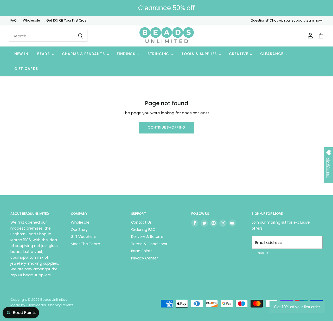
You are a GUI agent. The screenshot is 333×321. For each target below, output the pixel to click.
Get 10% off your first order (297, 307)
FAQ (13, 20)
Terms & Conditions (149, 243)
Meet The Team (85, 243)
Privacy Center (144, 258)
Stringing (159, 53)
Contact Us (141, 222)
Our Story (79, 229)
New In (21, 53)
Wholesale (31, 20)
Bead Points (141, 250)
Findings (126, 53)
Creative (239, 53)
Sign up (263, 253)
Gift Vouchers (83, 236)
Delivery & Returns (147, 236)
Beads (44, 53)
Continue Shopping (166, 127)
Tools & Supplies (199, 53)
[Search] (80, 36)
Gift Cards (26, 68)
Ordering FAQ (143, 229)
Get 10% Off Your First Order (67, 20)
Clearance (272, 53)
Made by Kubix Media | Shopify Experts (41, 305)
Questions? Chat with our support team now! (287, 20)
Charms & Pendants (84, 53)
